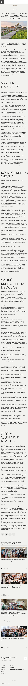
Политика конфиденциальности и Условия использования (11, 678)
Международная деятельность (17, 669)
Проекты (3, 667)
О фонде (3, 665)
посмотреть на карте (6, 660)
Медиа (2, 671)
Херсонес (12, 667)
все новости (14, 5)
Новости (3, 669)
